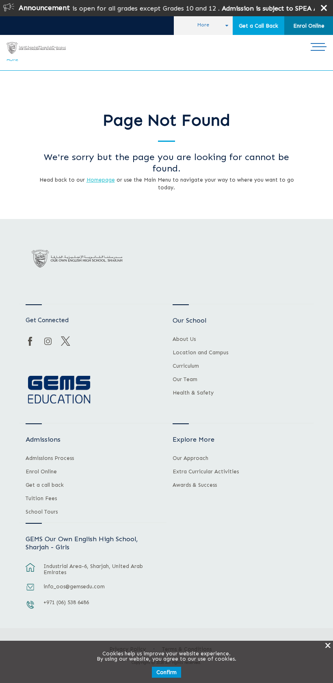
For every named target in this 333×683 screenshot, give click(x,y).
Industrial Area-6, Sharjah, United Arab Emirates (93, 569)
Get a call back (45, 485)
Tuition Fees (41, 498)
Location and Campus (200, 353)
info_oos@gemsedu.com (74, 586)
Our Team (185, 379)
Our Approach (190, 458)
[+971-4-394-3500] (30, 608)
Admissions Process (50, 458)
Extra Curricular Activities (206, 472)
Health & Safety (193, 393)
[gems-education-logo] (59, 390)
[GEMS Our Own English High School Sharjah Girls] (36, 48)
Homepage (100, 180)
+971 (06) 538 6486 (66, 602)
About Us (184, 339)
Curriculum (186, 366)
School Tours (42, 512)
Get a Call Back (258, 26)
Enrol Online (308, 26)
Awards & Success (195, 485)
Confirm (166, 672)
